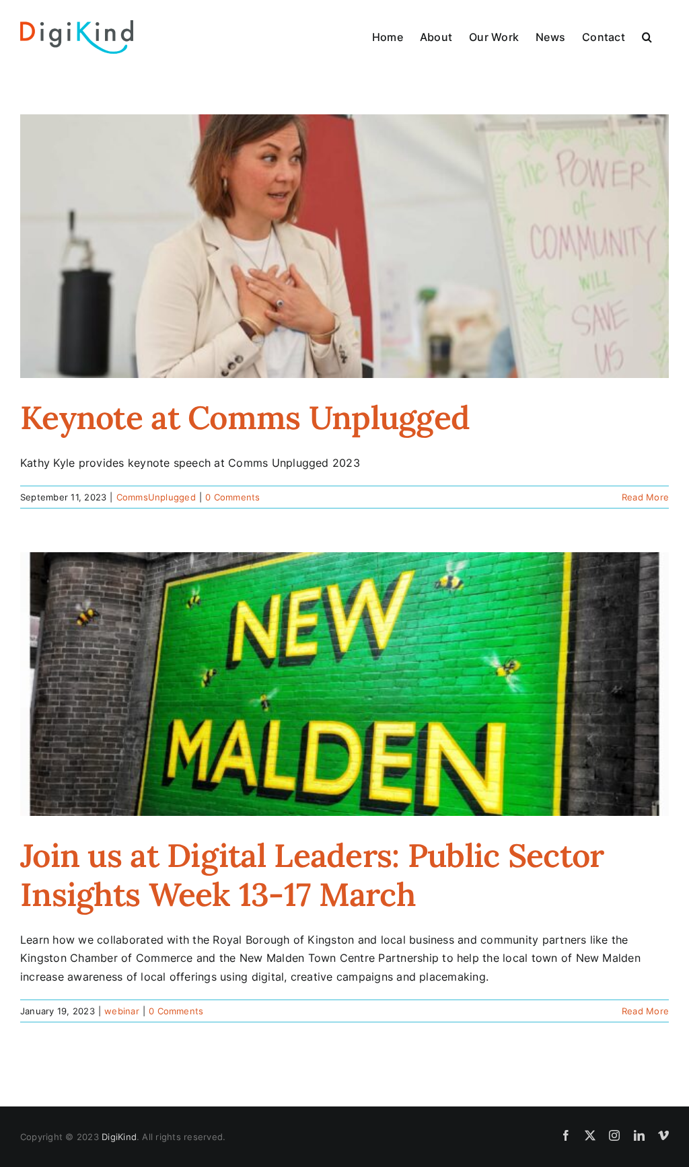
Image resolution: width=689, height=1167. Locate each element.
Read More (645, 497)
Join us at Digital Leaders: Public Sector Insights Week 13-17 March (312, 875)
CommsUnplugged (156, 497)
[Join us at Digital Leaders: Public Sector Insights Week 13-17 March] (344, 684)
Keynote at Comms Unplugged (245, 417)
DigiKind (119, 1136)
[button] (647, 37)
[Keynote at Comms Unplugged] (344, 246)
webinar (121, 1011)
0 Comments (232, 497)
